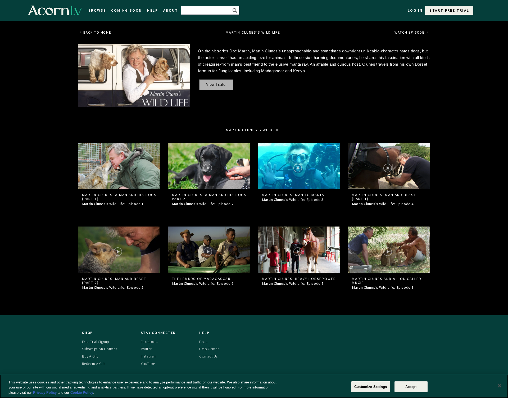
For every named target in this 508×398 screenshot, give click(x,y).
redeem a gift (93, 363)
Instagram (149, 356)
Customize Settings (370, 386)
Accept (411, 386)
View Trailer (216, 85)
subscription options (99, 348)
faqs (203, 341)
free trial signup (95, 341)
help (152, 10)
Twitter (146, 348)
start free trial (449, 10)
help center (209, 348)
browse (97, 10)
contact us (208, 356)
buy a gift (90, 356)
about (170, 10)
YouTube (148, 363)
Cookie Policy (81, 393)
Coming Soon (126, 10)
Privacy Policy (45, 393)
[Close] (499, 386)
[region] (254, 386)
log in (415, 10)
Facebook (149, 341)
